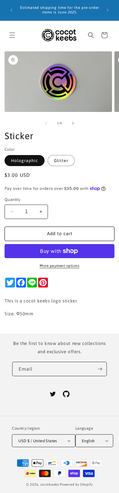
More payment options (59, 266)
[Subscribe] (99, 369)
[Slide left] (46, 123)
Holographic (24, 160)
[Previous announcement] (11, 10)
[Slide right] (73, 123)
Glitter (61, 160)
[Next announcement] (107, 10)
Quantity (12, 199)
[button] (12, 35)
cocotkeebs (49, 484)
